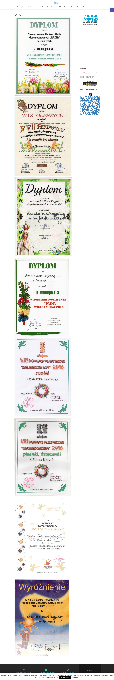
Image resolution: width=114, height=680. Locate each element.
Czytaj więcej (75, 677)
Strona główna (21, 7)
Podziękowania (87, 7)
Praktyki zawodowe (34, 7)
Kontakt (97, 7)
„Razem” (66, 7)
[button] (112, 10)
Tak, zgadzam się (65, 677)
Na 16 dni (96, 73)
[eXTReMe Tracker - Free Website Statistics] (90, 94)
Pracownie (45, 7)
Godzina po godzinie (87, 73)
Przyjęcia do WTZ (56, 7)
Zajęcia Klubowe (75, 7)
